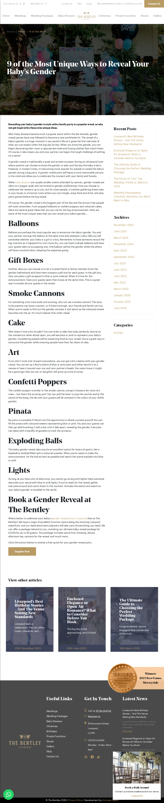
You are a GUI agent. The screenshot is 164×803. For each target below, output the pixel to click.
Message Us (36, 4)
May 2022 (120, 282)
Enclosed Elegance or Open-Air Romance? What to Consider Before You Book (131, 154)
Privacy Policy (75, 800)
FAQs (79, 4)
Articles (118, 332)
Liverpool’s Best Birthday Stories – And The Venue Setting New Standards (129, 140)
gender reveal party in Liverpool (69, 518)
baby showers (22, 182)
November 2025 (124, 225)
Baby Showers (66, 16)
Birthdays (51, 731)
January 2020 (122, 295)
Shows (144, 16)
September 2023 (124, 257)
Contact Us (67, 4)
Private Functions (125, 16)
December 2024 (123, 244)
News (89, 4)
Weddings (20, 16)
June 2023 (120, 269)
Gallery (157, 16)
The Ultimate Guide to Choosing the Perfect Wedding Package (132, 168)
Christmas (104, 16)
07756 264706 (103, 711)
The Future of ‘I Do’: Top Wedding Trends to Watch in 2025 (131, 182)
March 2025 (121, 237)
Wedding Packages (42, 16)
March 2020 (121, 288)
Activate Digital (110, 800)
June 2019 (120, 308)
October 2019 (122, 301)
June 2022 (120, 276)
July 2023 (120, 263)
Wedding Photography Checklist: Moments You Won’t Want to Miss (132, 196)
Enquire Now (22, 551)
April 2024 (120, 250)
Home (6, 16)
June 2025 (120, 231)
